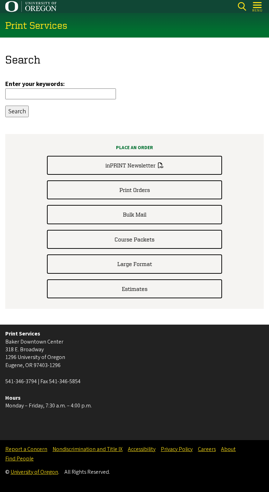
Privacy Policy (177, 449)
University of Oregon (34, 472)
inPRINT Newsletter (130, 165)
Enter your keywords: (35, 84)
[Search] (241, 6)
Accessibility (142, 449)
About (228, 449)
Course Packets (134, 239)
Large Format (134, 264)
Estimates (134, 289)
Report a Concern (26, 449)
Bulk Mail (134, 214)
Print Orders (134, 190)
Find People (19, 459)
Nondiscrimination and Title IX (88, 449)
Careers (207, 449)
